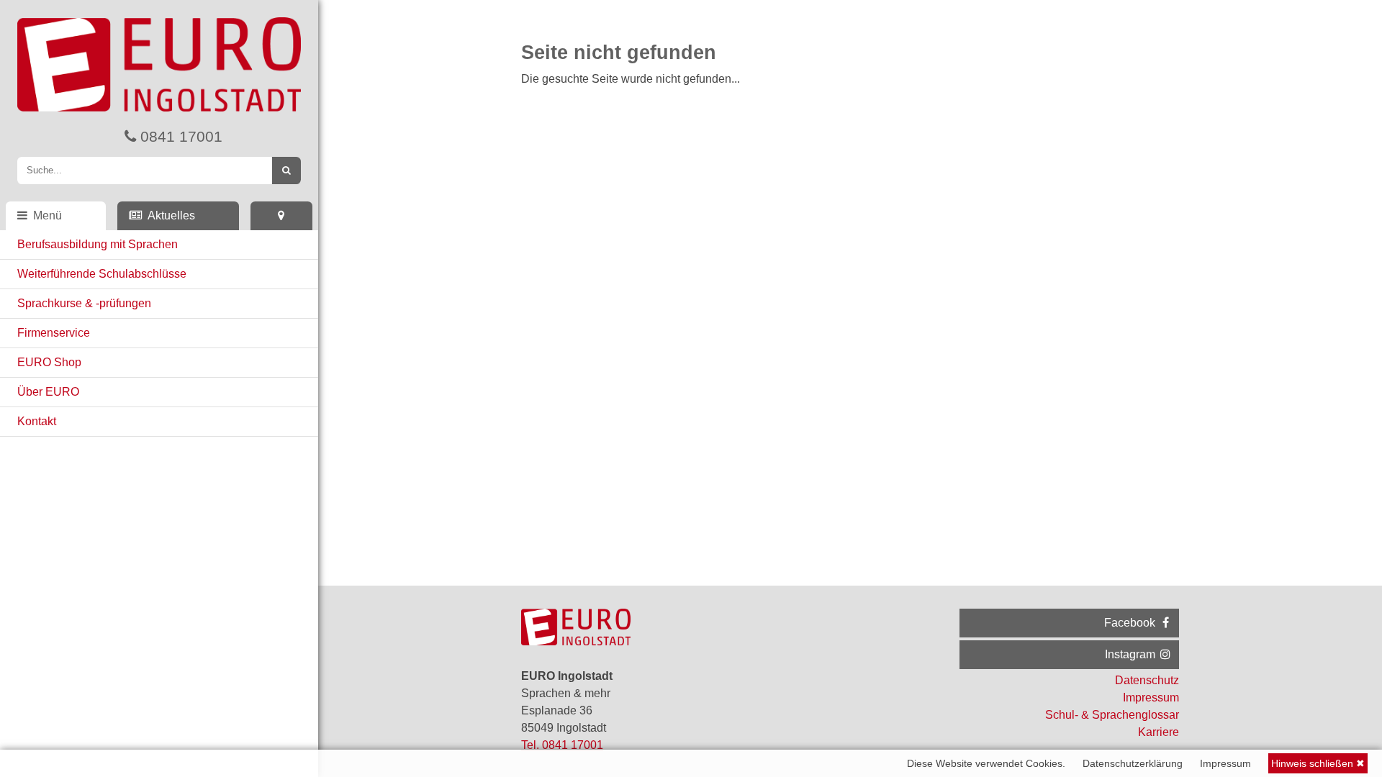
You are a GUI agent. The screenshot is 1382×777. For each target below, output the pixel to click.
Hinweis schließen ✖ (1318, 763)
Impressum (1225, 763)
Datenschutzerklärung (1133, 763)
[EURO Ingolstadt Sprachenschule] (159, 61)
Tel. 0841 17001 (562, 745)
